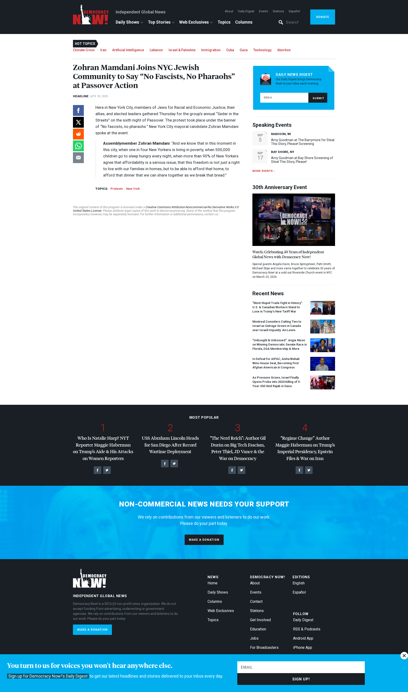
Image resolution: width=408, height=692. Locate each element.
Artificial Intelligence (128, 50)
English (299, 583)
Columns (243, 22)
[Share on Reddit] (78, 134)
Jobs (254, 638)
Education (258, 629)
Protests (116, 188)
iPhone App (302, 647)
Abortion (284, 50)
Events (263, 11)
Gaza (244, 50)
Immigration (211, 50)
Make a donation (204, 539)
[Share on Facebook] (78, 110)
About (229, 11)
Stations (278, 11)
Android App (303, 638)
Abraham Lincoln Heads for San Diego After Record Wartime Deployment (170, 444)
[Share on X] (78, 122)
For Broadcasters (264, 647)
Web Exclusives (194, 22)
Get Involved (260, 620)
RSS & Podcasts (306, 629)
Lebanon (156, 50)
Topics (223, 22)
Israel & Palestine (182, 50)
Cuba (230, 50)
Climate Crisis (84, 50)
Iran (103, 50)
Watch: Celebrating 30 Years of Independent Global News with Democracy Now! (288, 254)
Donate (322, 17)
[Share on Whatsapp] (78, 145)
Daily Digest (246, 11)
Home (212, 583)
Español (294, 11)
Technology (262, 50)
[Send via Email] (78, 157)
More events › (263, 171)
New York (133, 188)
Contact (256, 601)
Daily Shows (127, 22)
